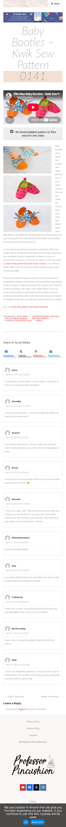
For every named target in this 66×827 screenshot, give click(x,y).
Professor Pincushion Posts (18, 320)
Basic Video (22, 316)
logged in (22, 709)
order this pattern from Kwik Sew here (29, 306)
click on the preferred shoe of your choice (26, 263)
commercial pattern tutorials (45, 316)
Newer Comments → (51, 696)
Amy (14, 565)
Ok (26, 822)
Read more (37, 822)
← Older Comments (14, 696)
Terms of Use (33, 721)
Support (33, 735)
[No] (62, 815)
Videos (39, 320)
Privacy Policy (33, 728)
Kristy (15, 467)
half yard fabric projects (16, 318)
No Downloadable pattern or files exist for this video (35, 133)
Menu (56, 3)
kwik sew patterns (40, 318)
